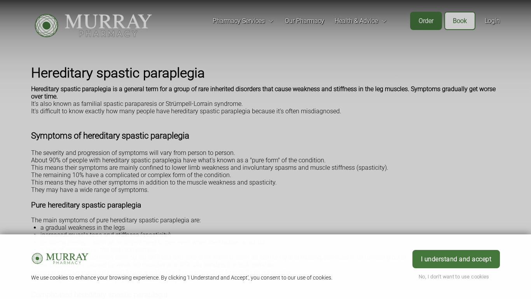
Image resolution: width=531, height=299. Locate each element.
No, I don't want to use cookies (454, 277)
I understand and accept (456, 259)
